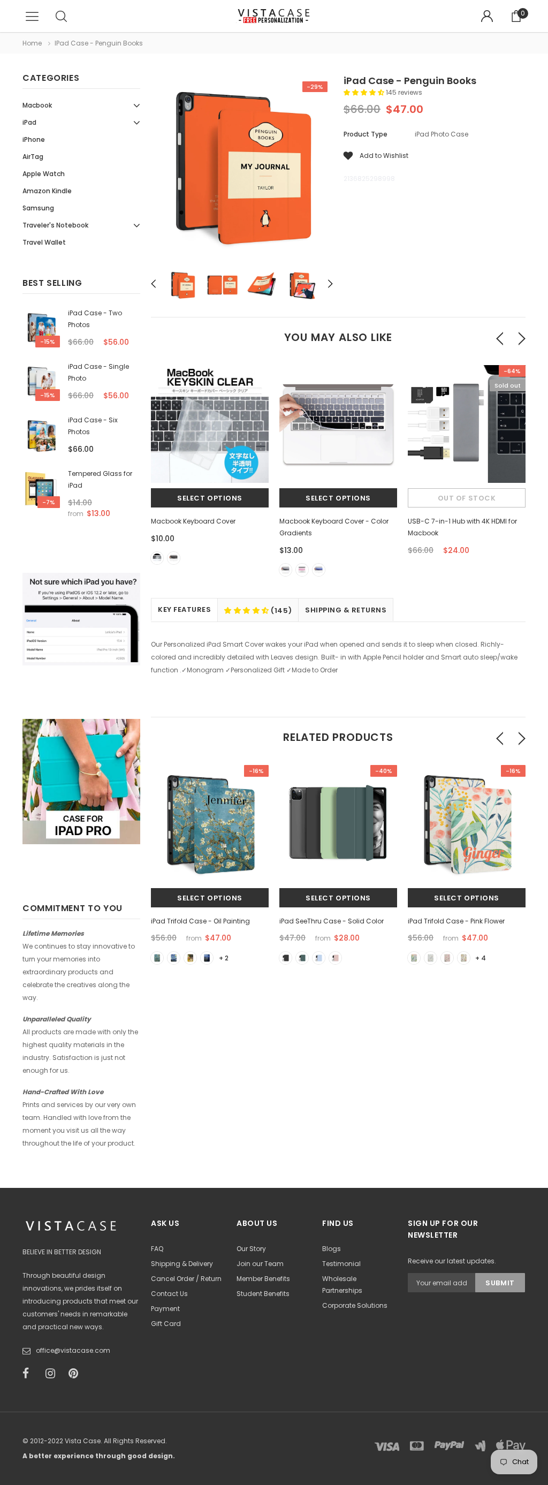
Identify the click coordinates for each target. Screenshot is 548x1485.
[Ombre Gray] (285, 570)
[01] (157, 958)
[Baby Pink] (335, 958)
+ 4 (480, 958)
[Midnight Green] (302, 958)
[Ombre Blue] (319, 570)
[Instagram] (53, 1374)
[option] (242, 168)
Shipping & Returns (345, 610)
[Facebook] (30, 1374)
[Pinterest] (76, 1374)
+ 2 (224, 958)
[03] (190, 958)
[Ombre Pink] (302, 570)
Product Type (365, 134)
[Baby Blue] (319, 958)
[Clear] (157, 558)
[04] (207, 958)
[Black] (174, 558)
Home (32, 43)
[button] (365, 92)
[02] (174, 958)
